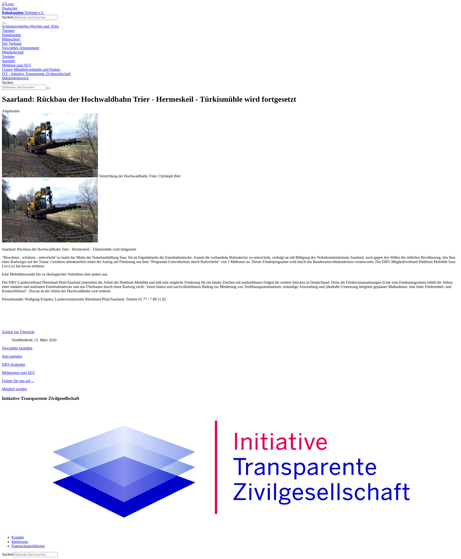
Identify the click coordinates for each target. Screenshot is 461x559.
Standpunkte (11, 35)
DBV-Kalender (13, 364)
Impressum (20, 542)
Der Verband (11, 44)
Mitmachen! (11, 39)
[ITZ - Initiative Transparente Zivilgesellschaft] (230, 529)
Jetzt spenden (12, 356)
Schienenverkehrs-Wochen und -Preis (30, 26)
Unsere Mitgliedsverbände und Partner (31, 69)
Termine (8, 56)
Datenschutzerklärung (28, 546)
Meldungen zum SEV (18, 373)
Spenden (8, 61)
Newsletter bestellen (17, 348)
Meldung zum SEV (16, 65)
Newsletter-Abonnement (20, 48)
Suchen (7, 17)
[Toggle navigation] (4, 23)
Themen (8, 31)
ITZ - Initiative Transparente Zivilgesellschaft (36, 74)
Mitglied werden (14, 389)
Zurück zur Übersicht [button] (18, 332)
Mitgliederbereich (15, 78)
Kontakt (18, 537)
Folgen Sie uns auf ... (18, 381)
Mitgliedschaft (13, 52)
